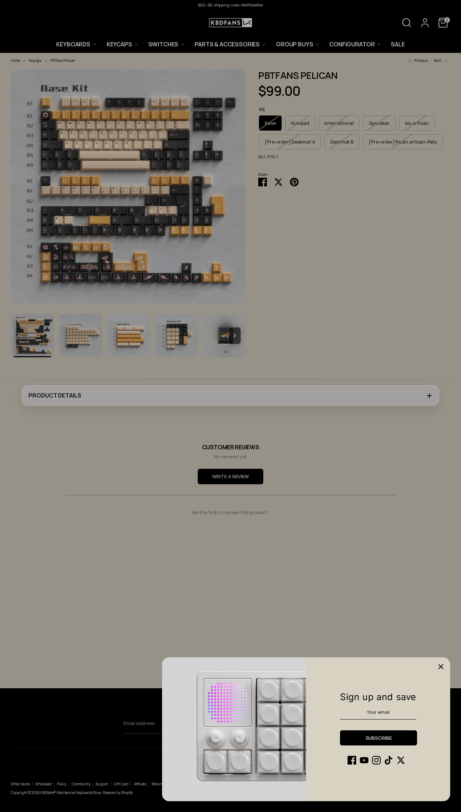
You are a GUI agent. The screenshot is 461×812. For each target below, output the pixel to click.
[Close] (441, 667)
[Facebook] (352, 760)
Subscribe (379, 738)
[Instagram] (376, 760)
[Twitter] (401, 760)
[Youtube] (364, 760)
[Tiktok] (388, 760)
